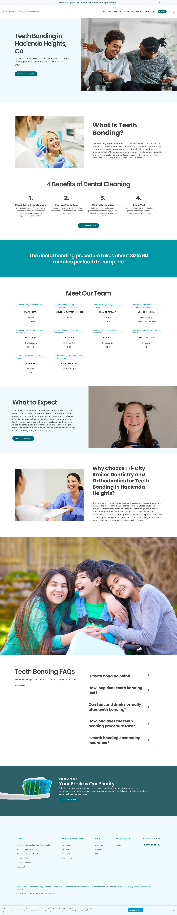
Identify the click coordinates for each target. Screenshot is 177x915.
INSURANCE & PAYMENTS (132, 12)
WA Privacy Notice (131, 887)
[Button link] (172, 11)
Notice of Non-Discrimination (77, 887)
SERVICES (116, 12)
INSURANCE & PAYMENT (73, 838)
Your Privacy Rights (135, 910)
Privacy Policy (22, 887)
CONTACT (21, 838)
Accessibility (146, 887)
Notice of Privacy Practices (40, 887)
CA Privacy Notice (98, 887)
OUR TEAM (107, 12)
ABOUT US (148, 12)
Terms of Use (58, 887)
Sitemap (19, 889)
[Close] (173, 910)
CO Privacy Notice (114, 887)
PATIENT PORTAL (123, 838)
